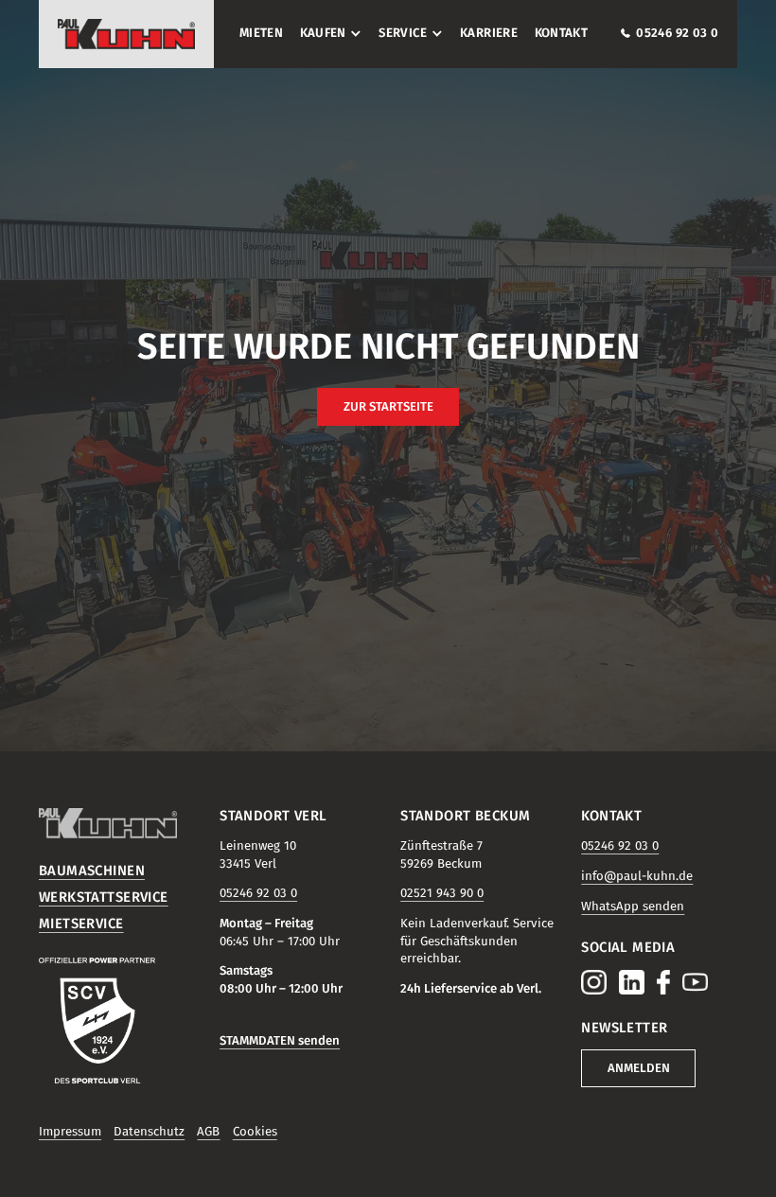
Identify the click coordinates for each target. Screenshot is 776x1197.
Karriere (489, 33)
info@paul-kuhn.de (637, 876)
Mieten (261, 33)
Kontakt (562, 33)
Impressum (70, 1131)
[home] (126, 34)
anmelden (639, 1068)
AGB (208, 1131)
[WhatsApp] (694, 982)
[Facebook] (663, 982)
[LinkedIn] (631, 982)
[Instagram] (593, 982)
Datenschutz (149, 1131)
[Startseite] (117, 823)
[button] (326, 33)
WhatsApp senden (632, 906)
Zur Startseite (388, 406)
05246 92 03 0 (258, 893)
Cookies (255, 1131)
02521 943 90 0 (442, 893)
